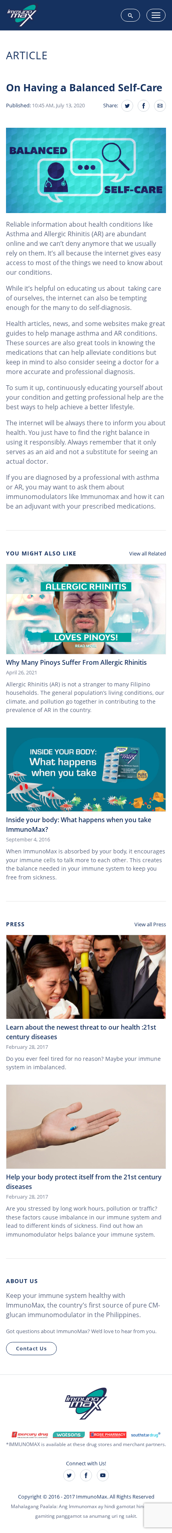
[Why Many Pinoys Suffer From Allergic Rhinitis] (86, 608)
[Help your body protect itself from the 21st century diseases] (86, 1126)
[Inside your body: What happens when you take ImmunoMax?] (86, 768)
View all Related (147, 553)
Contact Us (31, 1348)
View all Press (150, 924)
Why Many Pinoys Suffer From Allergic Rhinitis (76, 662)
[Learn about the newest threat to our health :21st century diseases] (86, 976)
